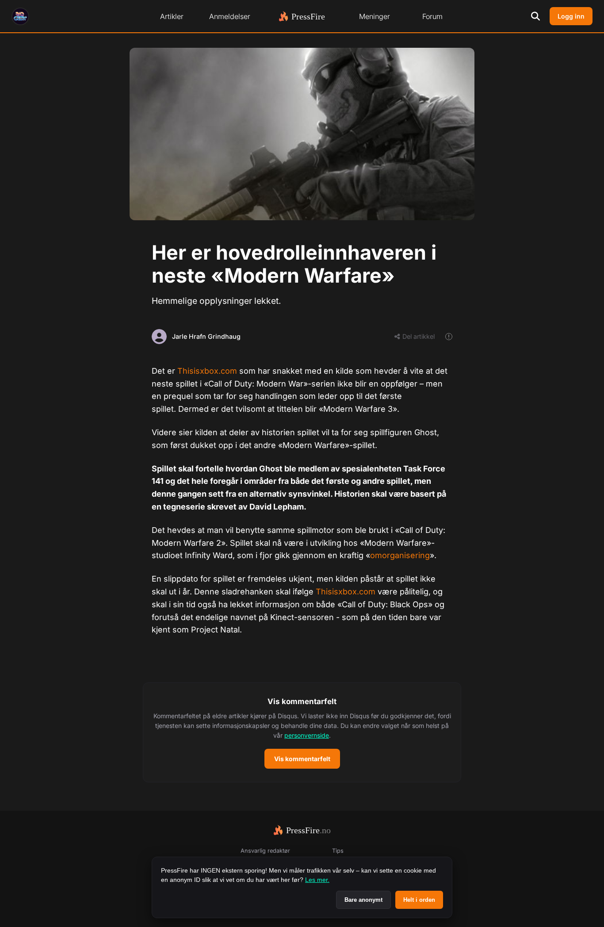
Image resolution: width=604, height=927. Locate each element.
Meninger (374, 16)
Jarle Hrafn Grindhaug (206, 336)
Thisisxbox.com (207, 370)
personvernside (306, 735)
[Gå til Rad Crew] (20, 16)
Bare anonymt (363, 899)
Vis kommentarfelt (302, 758)
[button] (302, 732)
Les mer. (317, 879)
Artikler (171, 16)
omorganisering (400, 555)
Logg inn (571, 16)
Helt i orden (419, 899)
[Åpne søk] (535, 16)
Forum (432, 16)
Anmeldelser (229, 16)
